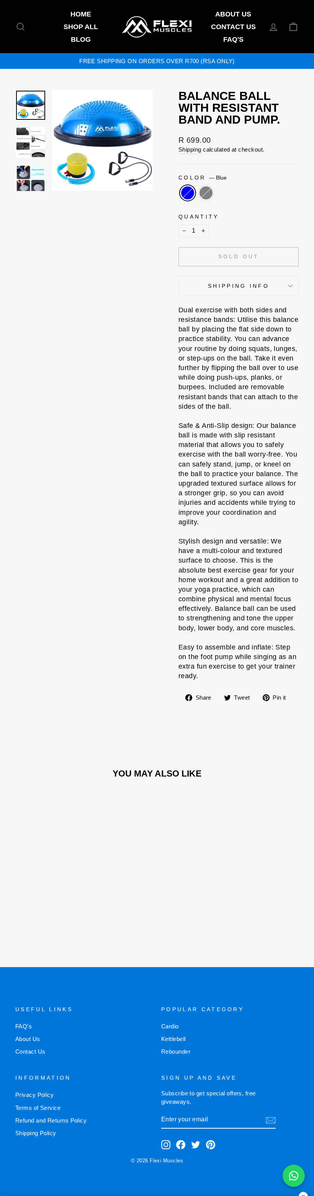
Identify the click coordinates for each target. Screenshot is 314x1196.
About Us (233, 14)
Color (202, 178)
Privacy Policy (34, 1095)
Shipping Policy (35, 1133)
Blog (81, 39)
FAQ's (233, 39)
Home (80, 14)
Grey (206, 193)
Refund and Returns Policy (51, 1120)
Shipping (189, 149)
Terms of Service (38, 1108)
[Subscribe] (271, 1120)
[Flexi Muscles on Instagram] (165, 1144)
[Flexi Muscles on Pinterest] (210, 1144)
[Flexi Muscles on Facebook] (180, 1144)
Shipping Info (238, 286)
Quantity (198, 217)
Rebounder (175, 1051)
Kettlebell (173, 1039)
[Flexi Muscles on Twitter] (195, 1144)
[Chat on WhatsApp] (294, 1176)
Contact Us (233, 27)
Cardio (170, 1026)
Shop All (81, 27)
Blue (187, 193)
